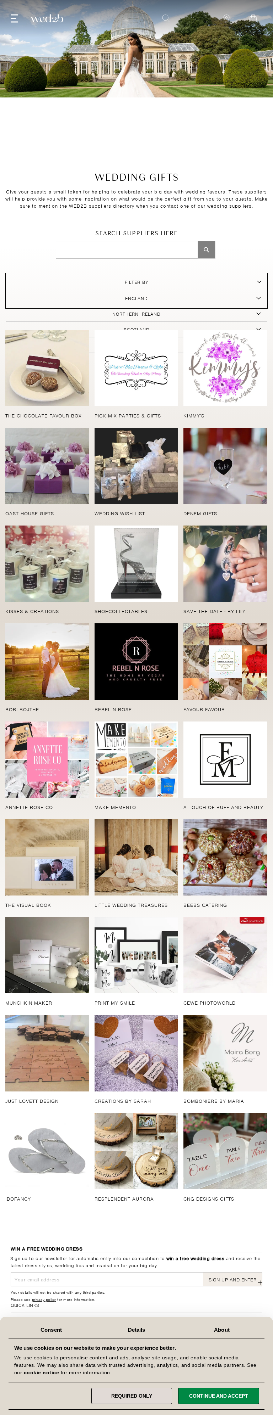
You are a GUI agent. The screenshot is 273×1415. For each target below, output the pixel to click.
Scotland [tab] (137, 329)
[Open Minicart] (253, 18)
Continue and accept (218, 1396)
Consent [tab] (51, 1330)
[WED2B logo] (47, 18)
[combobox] (127, 250)
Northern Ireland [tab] (136, 313)
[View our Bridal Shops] (226, 18)
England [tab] (136, 298)
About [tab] (222, 1330)
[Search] (206, 250)
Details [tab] (136, 1330)
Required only (131, 1396)
